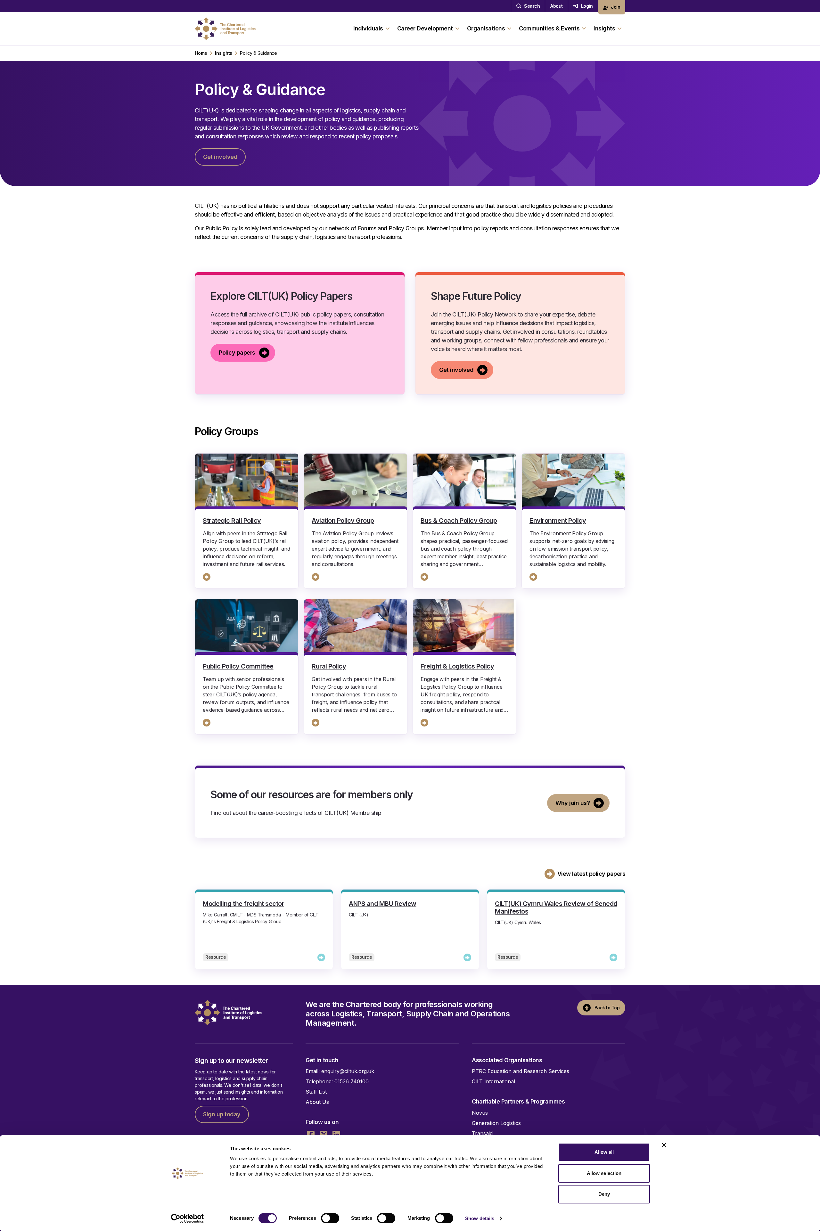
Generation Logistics (496, 1123)
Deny (604, 1194)
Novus (480, 1113)
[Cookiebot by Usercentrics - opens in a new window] (188, 1218)
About (556, 6)
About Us (317, 1102)
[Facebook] (311, 1134)
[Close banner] (664, 1145)
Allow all (604, 1152)
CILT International (493, 1081)
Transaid (482, 1133)
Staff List (316, 1091)
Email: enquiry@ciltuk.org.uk (340, 1071)
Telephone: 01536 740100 (337, 1081)
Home (201, 53)
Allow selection (604, 1173)
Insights (223, 53)
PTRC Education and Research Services (520, 1071)
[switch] (330, 1218)
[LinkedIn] (336, 1134)
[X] (323, 1134)
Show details (479, 1218)
